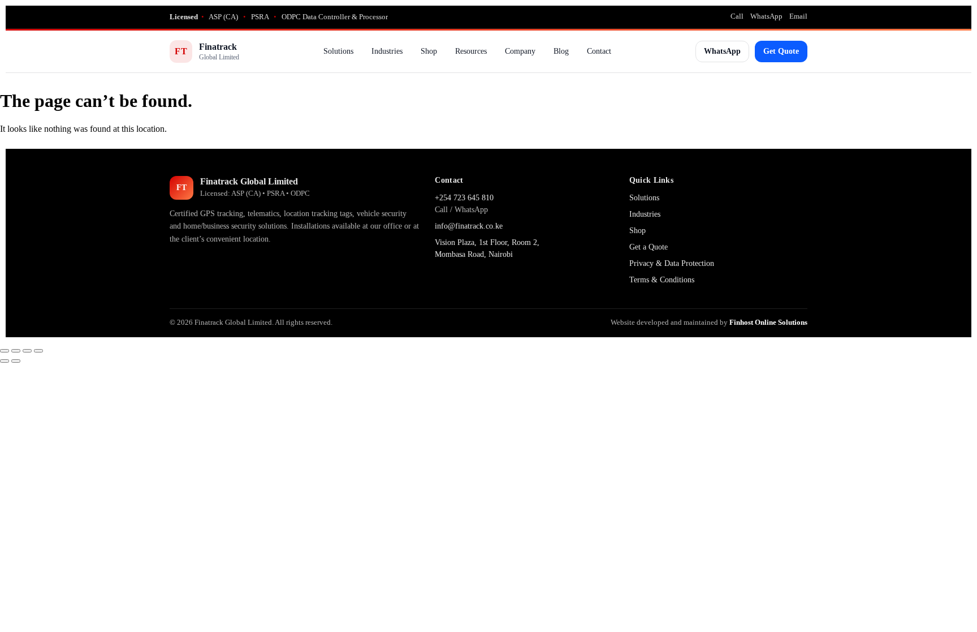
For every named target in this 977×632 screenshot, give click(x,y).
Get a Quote (648, 247)
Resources (471, 51)
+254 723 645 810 (464, 198)
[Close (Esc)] (38, 350)
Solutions (338, 51)
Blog (561, 51)
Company (520, 51)
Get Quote (781, 51)
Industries (387, 51)
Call (736, 16)
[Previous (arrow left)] (4, 361)
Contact (599, 51)
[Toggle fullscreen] (15, 350)
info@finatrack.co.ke (469, 226)
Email (798, 16)
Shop (429, 51)
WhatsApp (766, 16)
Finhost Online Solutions (768, 322)
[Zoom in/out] (4, 350)
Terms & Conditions (661, 280)
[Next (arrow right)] (15, 361)
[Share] (27, 350)
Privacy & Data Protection (671, 263)
